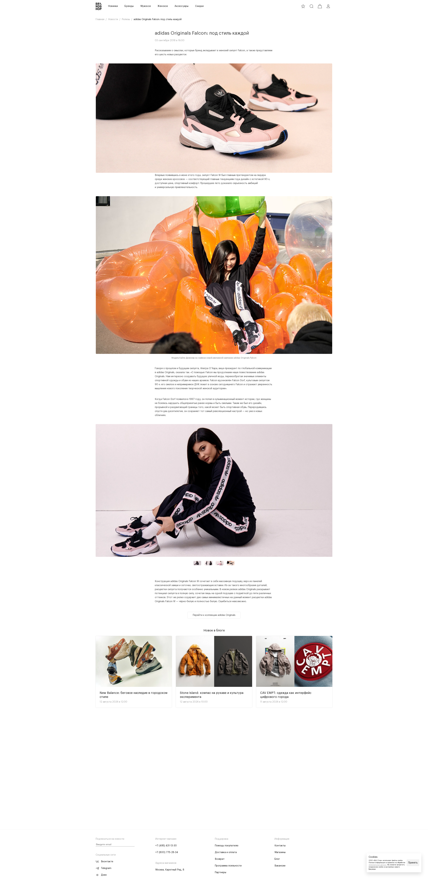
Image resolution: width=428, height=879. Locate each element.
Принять (413, 863)
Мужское (145, 6)
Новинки (113, 6)
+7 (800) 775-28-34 (166, 852)
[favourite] (303, 6)
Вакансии (280, 866)
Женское (162, 6)
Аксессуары (181, 6)
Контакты (280, 846)
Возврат (220, 859)
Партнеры (220, 872)
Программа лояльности (228, 866)
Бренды (129, 6)
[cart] (320, 6)
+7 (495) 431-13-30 (166, 846)
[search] (311, 6)
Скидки (199, 6)
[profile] (328, 6)
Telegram (106, 868)
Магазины (280, 852)
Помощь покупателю (226, 846)
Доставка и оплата (226, 852)
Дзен (104, 875)
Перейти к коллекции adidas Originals (214, 615)
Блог (277, 859)
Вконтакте (107, 861)
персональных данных (377, 865)
